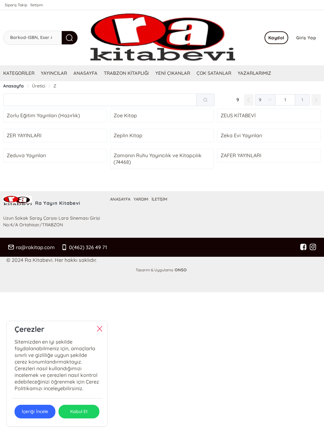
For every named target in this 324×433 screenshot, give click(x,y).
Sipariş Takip (16, 5)
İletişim (36, 5)
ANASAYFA (85, 73)
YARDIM (141, 199)
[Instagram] (313, 247)
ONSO (181, 269)
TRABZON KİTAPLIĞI (126, 73)
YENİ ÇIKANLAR (172, 73)
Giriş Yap (306, 38)
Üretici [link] (38, 86)
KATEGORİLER (18, 73)
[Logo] (162, 37)
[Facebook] (303, 247)
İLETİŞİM (159, 199)
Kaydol (276, 38)
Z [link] (54, 86)
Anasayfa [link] (13, 86)
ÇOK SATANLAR (213, 73)
